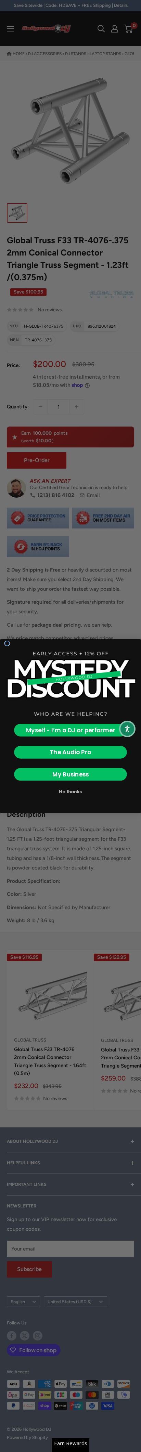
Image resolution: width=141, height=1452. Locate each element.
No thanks (70, 791)
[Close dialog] (7, 643)
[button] (127, 729)
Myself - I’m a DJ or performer (70, 730)
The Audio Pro (70, 752)
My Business (70, 774)
